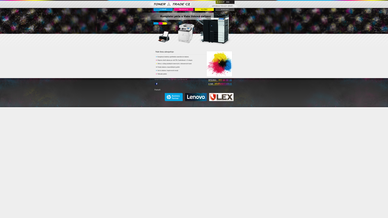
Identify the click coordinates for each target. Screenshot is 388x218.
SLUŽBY (204, 9)
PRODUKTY (183, 9)
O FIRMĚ (163, 9)
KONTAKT (225, 9)
